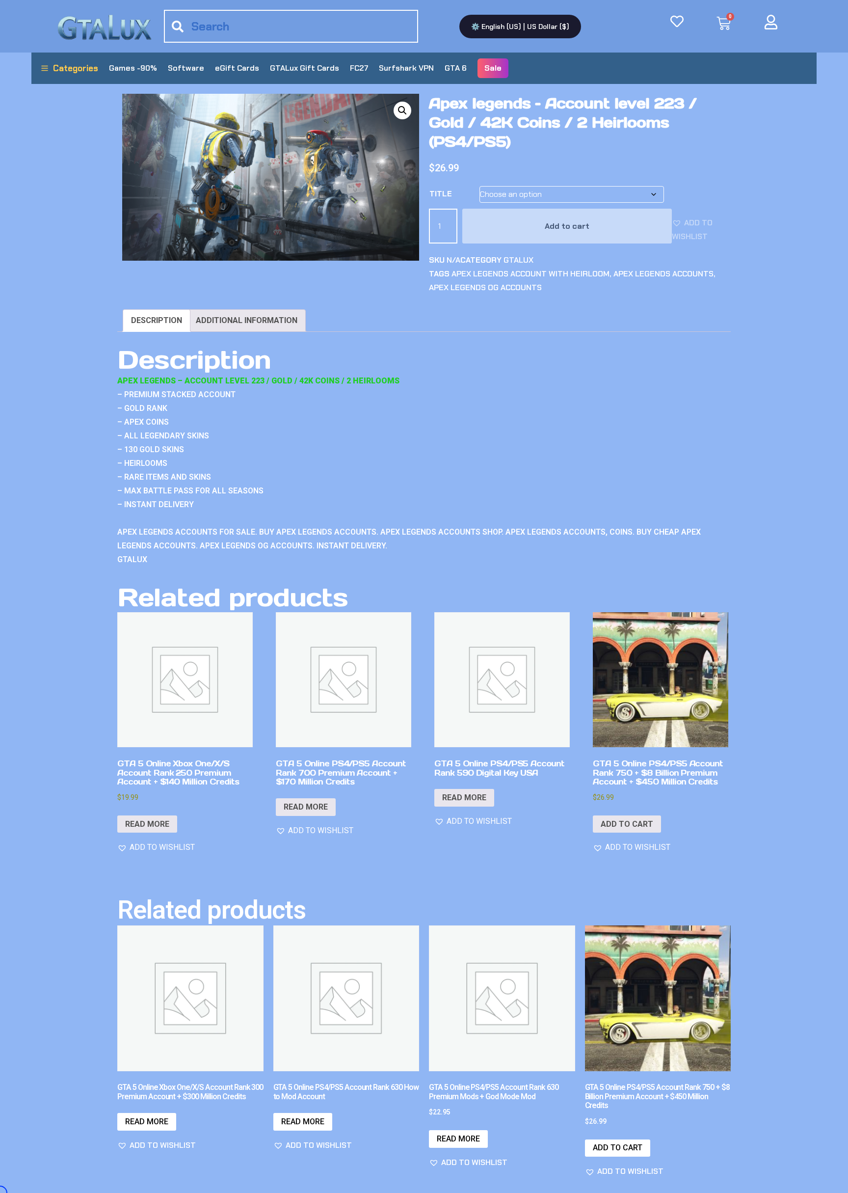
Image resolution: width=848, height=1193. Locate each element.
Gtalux (518, 260)
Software (186, 68)
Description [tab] (156, 320)
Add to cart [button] (627, 824)
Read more (147, 824)
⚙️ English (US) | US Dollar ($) (520, 26)
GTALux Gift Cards (304, 68)
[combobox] (291, 26)
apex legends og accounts (485, 287)
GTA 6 (456, 68)
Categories (75, 68)
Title (440, 194)
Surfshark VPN (406, 68)
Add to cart (567, 226)
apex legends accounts (663, 274)
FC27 (359, 68)
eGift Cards (237, 68)
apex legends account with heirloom (530, 274)
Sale (493, 68)
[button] (402, 110)
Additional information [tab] (246, 320)
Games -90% (133, 68)
